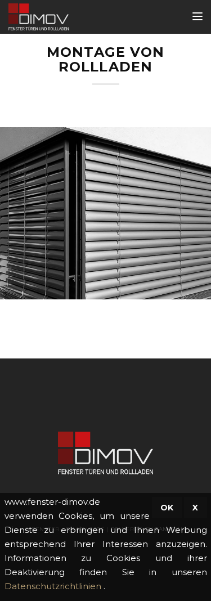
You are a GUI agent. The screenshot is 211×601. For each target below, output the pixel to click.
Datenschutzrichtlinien (54, 586)
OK (167, 508)
